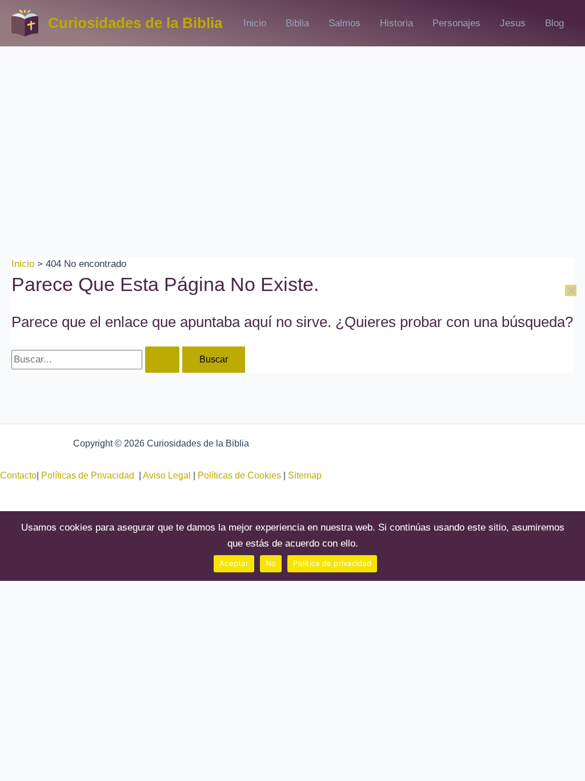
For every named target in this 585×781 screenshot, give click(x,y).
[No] (570, 290)
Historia (396, 23)
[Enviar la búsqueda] (162, 359)
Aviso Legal (167, 475)
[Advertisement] (292, 133)
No (271, 563)
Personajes (456, 23)
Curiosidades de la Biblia (135, 22)
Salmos (344, 23)
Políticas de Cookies (239, 475)
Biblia (297, 23)
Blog (554, 23)
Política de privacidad (332, 563)
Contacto (18, 475)
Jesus (513, 23)
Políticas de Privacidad (90, 475)
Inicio (254, 23)
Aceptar (234, 563)
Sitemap (305, 475)
